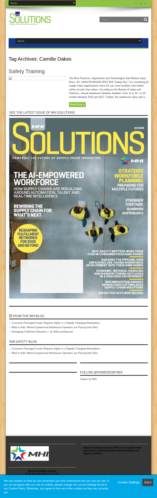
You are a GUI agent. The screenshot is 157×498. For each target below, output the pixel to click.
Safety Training (27, 71)
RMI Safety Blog (23, 341)
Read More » (77, 104)
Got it (147, 482)
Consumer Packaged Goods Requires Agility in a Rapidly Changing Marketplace (55, 322)
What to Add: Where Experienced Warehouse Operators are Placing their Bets (54, 327)
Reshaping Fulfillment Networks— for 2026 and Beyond (42, 331)
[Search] (145, 19)
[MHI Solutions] (30, 22)
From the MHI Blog (28, 316)
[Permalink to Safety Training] (37, 79)
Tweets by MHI (88, 379)
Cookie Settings (129, 482)
